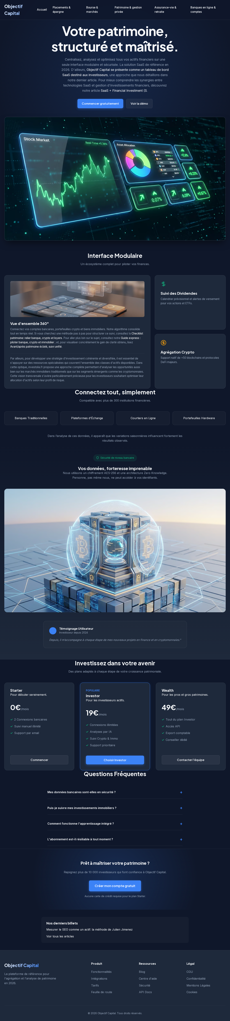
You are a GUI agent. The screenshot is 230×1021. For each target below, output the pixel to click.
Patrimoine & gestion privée (128, 9)
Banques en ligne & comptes (203, 9)
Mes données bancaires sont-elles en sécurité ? (81, 792)
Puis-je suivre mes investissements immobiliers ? (81, 808)
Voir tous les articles (60, 936)
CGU (190, 972)
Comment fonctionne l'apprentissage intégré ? (80, 823)
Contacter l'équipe (190, 760)
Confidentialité (196, 978)
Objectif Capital (13, 10)
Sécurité (144, 985)
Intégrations (99, 978)
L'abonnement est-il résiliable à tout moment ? (80, 839)
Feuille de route (101, 992)
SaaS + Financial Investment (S (124, 90)
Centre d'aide (148, 978)
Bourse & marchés (92, 9)
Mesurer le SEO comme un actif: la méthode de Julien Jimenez (89, 929)
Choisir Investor (115, 760)
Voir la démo (139, 103)
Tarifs (95, 985)
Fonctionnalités (101, 972)
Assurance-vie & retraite (165, 9)
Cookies (192, 992)
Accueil (42, 9)
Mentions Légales (198, 985)
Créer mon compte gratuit (115, 886)
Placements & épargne (62, 9)
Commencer (39, 760)
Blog (142, 972)
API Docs (145, 992)
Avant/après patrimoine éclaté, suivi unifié (36, 346)
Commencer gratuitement (100, 103)
